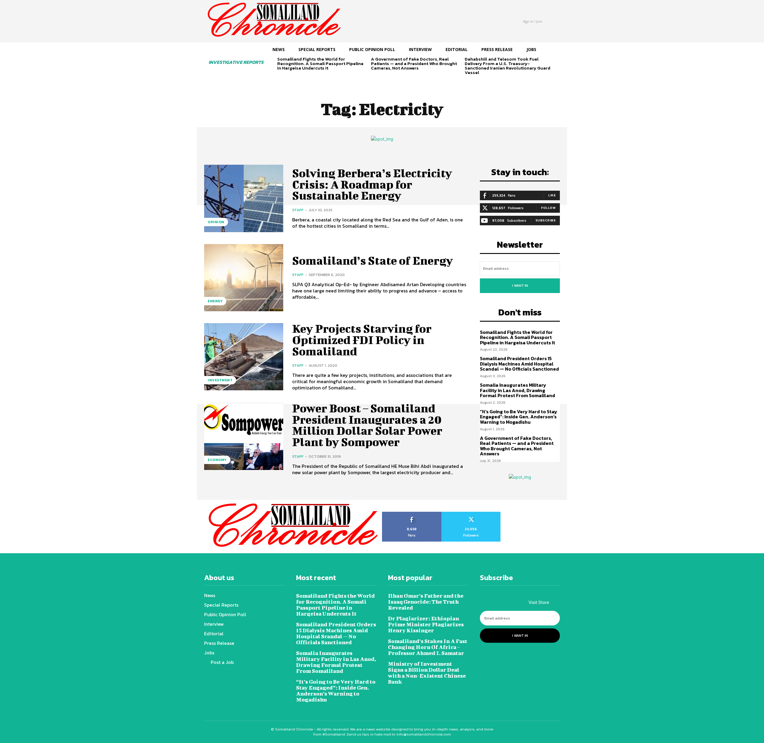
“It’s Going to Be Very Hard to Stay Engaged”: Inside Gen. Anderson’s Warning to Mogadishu (518, 417)
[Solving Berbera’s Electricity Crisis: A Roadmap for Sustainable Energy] (243, 198)
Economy (217, 460)
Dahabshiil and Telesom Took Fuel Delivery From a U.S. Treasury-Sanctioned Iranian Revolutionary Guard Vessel (507, 66)
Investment (220, 380)
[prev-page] (281, 78)
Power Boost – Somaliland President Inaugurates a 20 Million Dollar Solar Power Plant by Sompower (367, 425)
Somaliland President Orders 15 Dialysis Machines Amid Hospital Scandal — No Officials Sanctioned (519, 363)
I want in (520, 285)
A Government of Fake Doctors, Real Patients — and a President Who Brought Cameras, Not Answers (414, 63)
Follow (548, 207)
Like (552, 195)
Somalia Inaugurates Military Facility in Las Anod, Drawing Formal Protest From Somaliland (517, 390)
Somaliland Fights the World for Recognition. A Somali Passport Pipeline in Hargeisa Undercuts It (320, 63)
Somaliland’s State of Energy (372, 260)
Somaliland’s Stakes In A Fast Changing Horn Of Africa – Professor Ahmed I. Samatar (427, 647)
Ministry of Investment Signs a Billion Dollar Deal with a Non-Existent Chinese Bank (427, 673)
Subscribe (545, 220)
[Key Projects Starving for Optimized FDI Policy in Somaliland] (243, 356)
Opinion (216, 222)
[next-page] (290, 78)
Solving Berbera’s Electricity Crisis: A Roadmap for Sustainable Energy (372, 184)
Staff (298, 210)
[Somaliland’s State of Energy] (243, 277)
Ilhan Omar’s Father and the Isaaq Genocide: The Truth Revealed (425, 602)
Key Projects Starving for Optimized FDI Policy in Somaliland (362, 340)
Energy (215, 301)
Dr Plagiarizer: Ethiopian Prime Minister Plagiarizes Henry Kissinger (426, 624)
